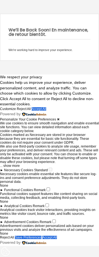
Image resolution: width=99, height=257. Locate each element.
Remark (40, 190)
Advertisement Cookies (21, 222)
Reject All (24, 109)
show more (11, 165)
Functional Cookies (18, 190)
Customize (8, 109)
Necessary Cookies (18, 170)
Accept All (39, 109)
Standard (41, 170)
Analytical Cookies (18, 206)
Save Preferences (28, 237)
